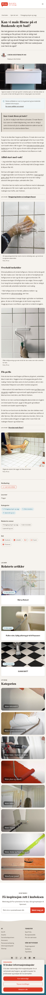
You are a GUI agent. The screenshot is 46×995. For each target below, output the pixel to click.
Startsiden (5, 15)
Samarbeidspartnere (7, 937)
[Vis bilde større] (23, 77)
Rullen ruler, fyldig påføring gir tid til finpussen (23, 635)
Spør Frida (28, 932)
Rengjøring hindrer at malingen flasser (22, 197)
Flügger (3, 498)
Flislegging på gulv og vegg (28, 15)
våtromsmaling (16, 293)
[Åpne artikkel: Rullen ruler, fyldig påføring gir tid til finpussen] (23, 618)
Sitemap (3, 948)
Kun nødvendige (23, 978)
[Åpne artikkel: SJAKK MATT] (23, 654)
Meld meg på (37, 910)
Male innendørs (26, 525)
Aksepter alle (23, 989)
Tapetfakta (28, 952)
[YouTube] (34, 958)
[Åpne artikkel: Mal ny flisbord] (23, 583)
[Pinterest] (25, 958)
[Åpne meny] (43, 4)
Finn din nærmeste (30, 937)
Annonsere (4, 940)
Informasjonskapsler (7, 946)
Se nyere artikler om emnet (14, 106)
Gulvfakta (28, 949)
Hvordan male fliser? (16, 427)
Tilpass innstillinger (23, 984)
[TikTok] (21, 958)
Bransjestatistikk (30, 935)
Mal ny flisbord (23, 600)
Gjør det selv (14, 15)
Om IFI (3, 932)
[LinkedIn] (29, 958)
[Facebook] (12, 958)
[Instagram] (16, 958)
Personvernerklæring (7, 943)
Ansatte (3, 935)
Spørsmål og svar (8, 528)
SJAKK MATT (23, 671)
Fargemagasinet (30, 946)
